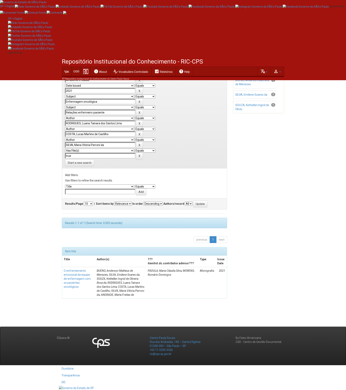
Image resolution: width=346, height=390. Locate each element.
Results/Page (74, 203)
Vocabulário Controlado (130, 71)
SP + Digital (7, 6)
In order (137, 203)
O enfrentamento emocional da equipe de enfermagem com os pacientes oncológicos (77, 278)
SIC (63, 382)
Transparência (70, 375)
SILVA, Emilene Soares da (251, 94)
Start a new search (80, 162)
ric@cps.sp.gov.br (161, 354)
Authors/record (173, 203)
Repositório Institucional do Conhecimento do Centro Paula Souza (97, 78)
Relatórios (163, 71)
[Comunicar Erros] (64, 12)
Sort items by (105, 203)
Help (184, 71)
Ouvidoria (67, 368)
